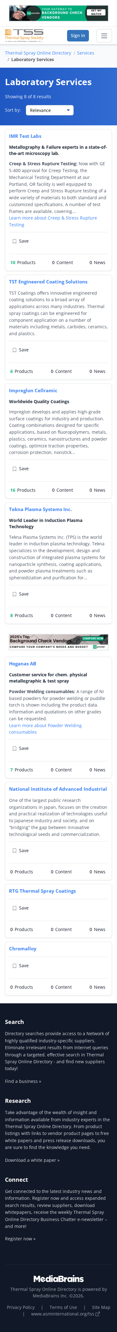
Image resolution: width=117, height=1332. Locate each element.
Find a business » (23, 1081)
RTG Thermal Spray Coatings (42, 891)
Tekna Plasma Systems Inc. (40, 509)
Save (24, 241)
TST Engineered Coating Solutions (48, 281)
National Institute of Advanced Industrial (58, 789)
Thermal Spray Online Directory (38, 53)
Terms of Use (63, 1307)
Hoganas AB (22, 663)
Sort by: (13, 110)
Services (85, 53)
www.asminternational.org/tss (63, 1314)
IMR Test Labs (25, 136)
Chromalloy (23, 948)
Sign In (78, 35)
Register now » (20, 1239)
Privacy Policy (21, 1307)
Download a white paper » (32, 1160)
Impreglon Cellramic (33, 390)
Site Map (101, 1307)
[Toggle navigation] (104, 36)
